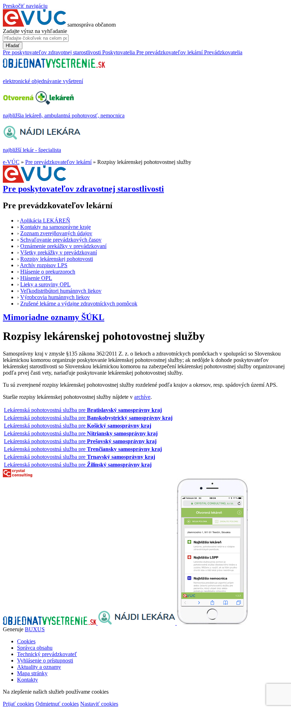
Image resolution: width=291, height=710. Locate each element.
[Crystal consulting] (17, 475)
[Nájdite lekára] (137, 623)
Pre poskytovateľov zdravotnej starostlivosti (83, 188)
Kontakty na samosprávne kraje (55, 227)
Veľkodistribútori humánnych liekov (60, 291)
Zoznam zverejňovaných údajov (56, 233)
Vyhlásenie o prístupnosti (45, 660)
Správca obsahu (35, 648)
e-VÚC (11, 162)
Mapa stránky (32, 673)
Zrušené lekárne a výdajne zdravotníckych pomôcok (78, 304)
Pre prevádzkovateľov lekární (58, 162)
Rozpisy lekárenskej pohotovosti (56, 259)
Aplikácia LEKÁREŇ (45, 221)
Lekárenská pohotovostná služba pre (83, 410)
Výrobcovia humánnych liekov (55, 297)
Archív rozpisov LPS (43, 265)
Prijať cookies (18, 704)
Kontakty (27, 680)
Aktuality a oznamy (39, 667)
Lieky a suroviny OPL (45, 284)
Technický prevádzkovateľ (47, 654)
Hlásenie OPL (36, 278)
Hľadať (13, 45)
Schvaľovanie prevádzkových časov (60, 240)
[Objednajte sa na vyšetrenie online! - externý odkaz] (50, 623)
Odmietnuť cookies (57, 704)
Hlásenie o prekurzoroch (47, 272)
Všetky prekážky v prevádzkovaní (58, 252)
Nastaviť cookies (99, 704)
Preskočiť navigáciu (25, 6)
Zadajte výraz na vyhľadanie (35, 31)
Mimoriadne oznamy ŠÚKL (53, 317)
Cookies (26, 641)
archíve (142, 397)
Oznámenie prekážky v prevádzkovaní (63, 246)
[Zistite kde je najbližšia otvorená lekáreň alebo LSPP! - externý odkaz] (212, 623)
